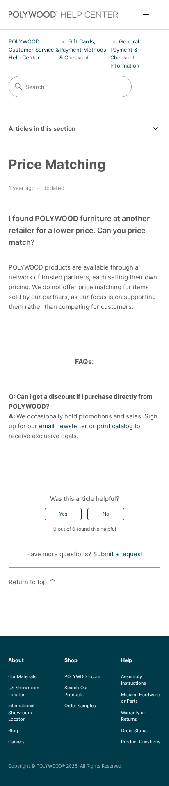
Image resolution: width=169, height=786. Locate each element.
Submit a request (118, 554)
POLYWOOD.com (82, 676)
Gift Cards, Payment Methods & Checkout (82, 49)
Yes (63, 514)
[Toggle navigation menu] (145, 14)
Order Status (134, 730)
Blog (13, 730)
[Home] (68, 14)
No (106, 514)
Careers (16, 742)
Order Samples (80, 705)
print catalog (115, 426)
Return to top (28, 582)
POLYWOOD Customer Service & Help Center (34, 49)
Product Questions (140, 742)
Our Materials (22, 676)
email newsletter (63, 426)
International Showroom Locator (21, 712)
